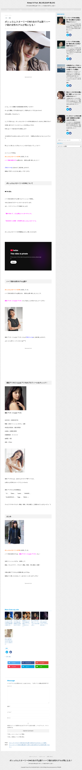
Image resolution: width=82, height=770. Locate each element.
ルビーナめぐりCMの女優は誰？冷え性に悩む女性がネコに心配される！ (8, 641)
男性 (21, 10)
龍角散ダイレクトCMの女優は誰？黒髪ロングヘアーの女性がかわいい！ (26, 623)
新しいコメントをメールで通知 (16, 734)
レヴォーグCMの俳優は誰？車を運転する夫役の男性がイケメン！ (73, 20)
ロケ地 (72, 10)
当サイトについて (33, 756)
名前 (8, 706)
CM (7, 656)
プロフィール (42, 756)
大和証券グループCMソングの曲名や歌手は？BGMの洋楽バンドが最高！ (73, 67)
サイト (9, 718)
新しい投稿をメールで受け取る (16, 737)
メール (9, 712)
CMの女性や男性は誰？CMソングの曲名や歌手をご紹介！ (41, 763)
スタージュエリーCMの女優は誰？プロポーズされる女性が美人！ (44, 623)
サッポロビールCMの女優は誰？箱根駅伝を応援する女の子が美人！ (17, 623)
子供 (34, 10)
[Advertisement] (28, 89)
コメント (9, 686)
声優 (46, 10)
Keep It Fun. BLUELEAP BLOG (41, 3)
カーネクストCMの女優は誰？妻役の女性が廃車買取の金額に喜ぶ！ (8, 623)
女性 (8, 10)
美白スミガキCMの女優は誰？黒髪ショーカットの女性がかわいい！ (73, 94)
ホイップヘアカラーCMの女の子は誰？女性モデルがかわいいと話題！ (28, 743)
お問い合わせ (50, 756)
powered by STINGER (56, 767)
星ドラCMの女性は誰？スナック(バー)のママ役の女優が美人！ (35, 623)
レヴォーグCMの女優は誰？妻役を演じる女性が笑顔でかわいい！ (73, 43)
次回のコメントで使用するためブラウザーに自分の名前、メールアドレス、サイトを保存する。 (28, 726)
